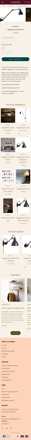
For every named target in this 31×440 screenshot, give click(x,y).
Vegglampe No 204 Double (8, 158)
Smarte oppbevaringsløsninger (13, 308)
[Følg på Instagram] (7, 428)
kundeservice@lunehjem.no (11, 419)
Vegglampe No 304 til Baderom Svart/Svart (23, 159)
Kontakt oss (5, 394)
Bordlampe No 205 (7, 218)
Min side (4, 345)
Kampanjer (5, 377)
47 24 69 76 (5, 423)
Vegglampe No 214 (23, 128)
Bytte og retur (6, 397)
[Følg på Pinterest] (11, 428)
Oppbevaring (5, 304)
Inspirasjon (5, 354)
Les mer (4, 325)
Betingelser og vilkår (8, 400)
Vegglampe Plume (23, 189)
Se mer (15, 333)
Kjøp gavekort (6, 374)
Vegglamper (11, 6)
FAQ (3, 389)
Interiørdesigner (7, 380)
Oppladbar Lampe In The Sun (8, 129)
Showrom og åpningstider (10, 391)
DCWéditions (15, 26)
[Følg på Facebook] (2, 428)
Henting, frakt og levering (9, 365)
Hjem (4, 6)
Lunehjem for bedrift (8, 371)
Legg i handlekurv (15, 59)
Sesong (4, 357)
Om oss (4, 348)
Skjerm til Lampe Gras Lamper (8, 190)
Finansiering (5, 368)
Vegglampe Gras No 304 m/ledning (23, 219)
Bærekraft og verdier (8, 351)
